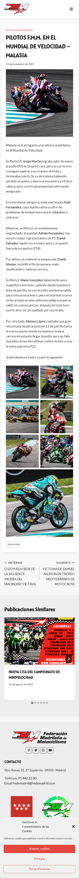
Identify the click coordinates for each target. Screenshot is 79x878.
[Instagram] (43, 750)
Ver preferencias (39, 869)
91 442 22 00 (27, 778)
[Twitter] (36, 750)
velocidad (14, 544)
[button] (73, 826)
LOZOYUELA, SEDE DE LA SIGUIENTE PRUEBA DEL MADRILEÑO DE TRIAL (20, 573)
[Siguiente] (69, 658)
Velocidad (26, 30)
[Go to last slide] (10, 658)
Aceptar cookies (39, 849)
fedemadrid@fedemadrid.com (34, 783)
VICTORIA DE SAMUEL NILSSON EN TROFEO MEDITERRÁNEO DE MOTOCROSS (59, 573)
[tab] (32, 703)
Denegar (39, 859)
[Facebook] (29, 750)
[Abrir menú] (71, 9)
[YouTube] (50, 750)
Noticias (12, 30)
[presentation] (39, 641)
